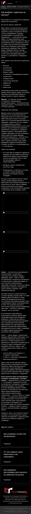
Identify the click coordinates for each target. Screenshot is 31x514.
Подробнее (7, 444)
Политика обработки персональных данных (15, 511)
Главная (3, 6)
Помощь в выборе (11, 6)
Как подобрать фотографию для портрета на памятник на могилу (15, 472)
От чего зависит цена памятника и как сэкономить (13, 454)
